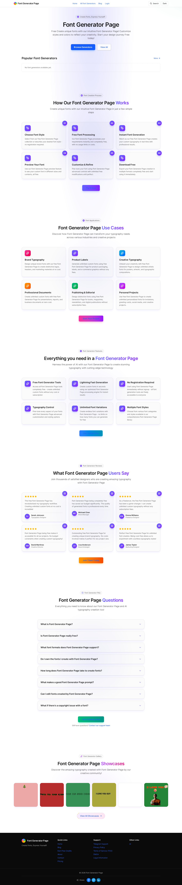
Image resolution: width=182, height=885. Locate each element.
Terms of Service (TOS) (102, 851)
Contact (61, 858)
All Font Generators (87, 3)
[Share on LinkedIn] (99, 880)
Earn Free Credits (65, 851)
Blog (100, 3)
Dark (165, 3)
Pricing (60, 861)
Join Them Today (91, 560)
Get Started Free (91, 433)
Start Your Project (91, 318)
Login (107, 3)
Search (156, 3)
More (156, 58)
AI (130, 844)
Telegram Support (100, 844)
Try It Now (91, 188)
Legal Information (100, 858)
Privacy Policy (99, 847)
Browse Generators (83, 47)
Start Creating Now (91, 719)
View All (104, 47)
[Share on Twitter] (94, 880)
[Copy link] (103, 880)
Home (75, 3)
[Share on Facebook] (89, 880)
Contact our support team (99, 725)
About (60, 854)
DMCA (96, 854)
